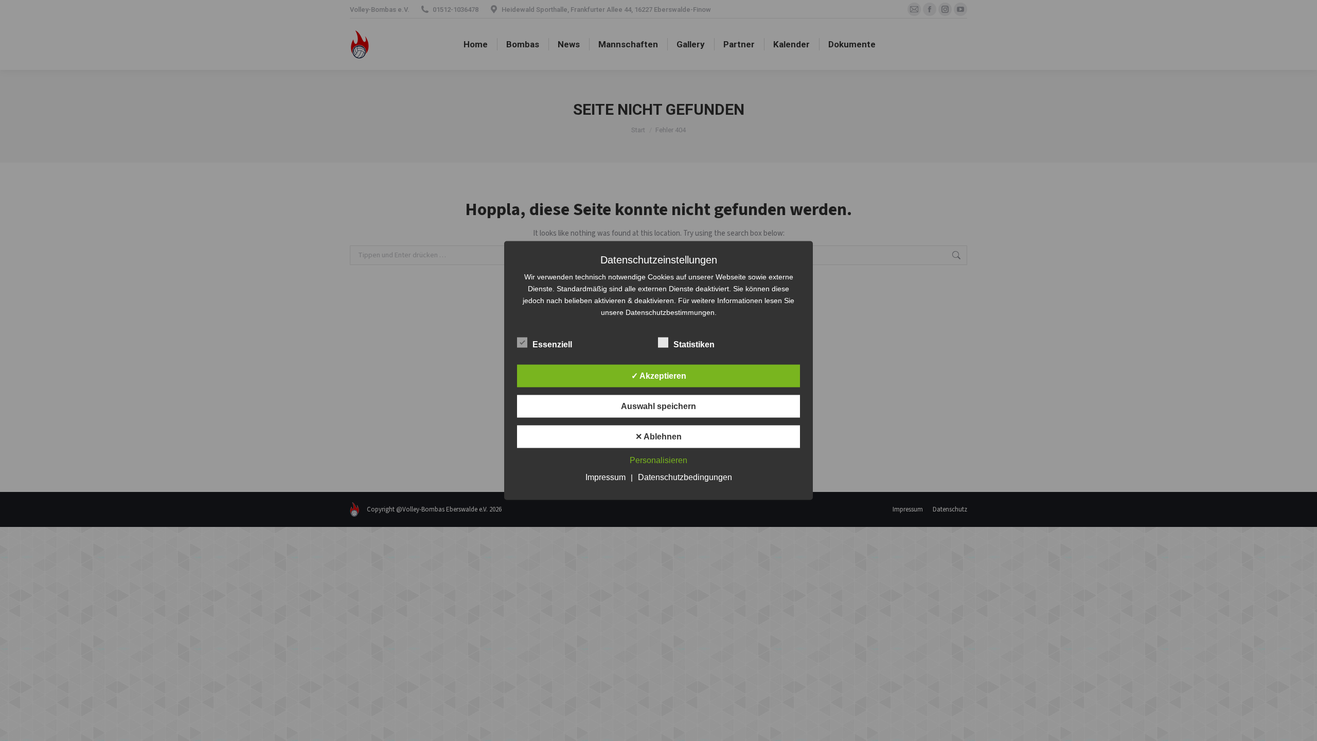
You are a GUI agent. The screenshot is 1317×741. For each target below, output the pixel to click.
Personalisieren (658, 460)
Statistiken (694, 344)
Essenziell (552, 344)
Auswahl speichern (658, 406)
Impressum (605, 477)
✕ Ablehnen (658, 436)
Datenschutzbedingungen (685, 477)
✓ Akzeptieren (658, 376)
